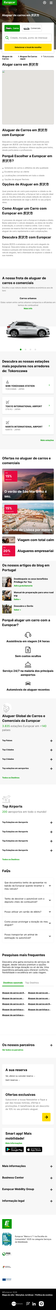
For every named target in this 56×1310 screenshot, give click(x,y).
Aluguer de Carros (7, 57)
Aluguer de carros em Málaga (13, 998)
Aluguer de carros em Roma (13, 993)
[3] (30, 349)
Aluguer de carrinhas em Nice (13, 1009)
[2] (25, 349)
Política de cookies (44, 1295)
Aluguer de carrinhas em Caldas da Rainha (13, 1015)
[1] (21, 349)
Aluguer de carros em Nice (39, 1004)
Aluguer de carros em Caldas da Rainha (39, 998)
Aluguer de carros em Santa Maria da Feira (13, 1004)
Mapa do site (8, 1295)
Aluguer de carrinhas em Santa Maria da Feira (39, 1009)
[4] (35, 349)
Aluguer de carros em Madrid (39, 993)
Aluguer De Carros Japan (28, 57)
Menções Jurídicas (24, 1295)
